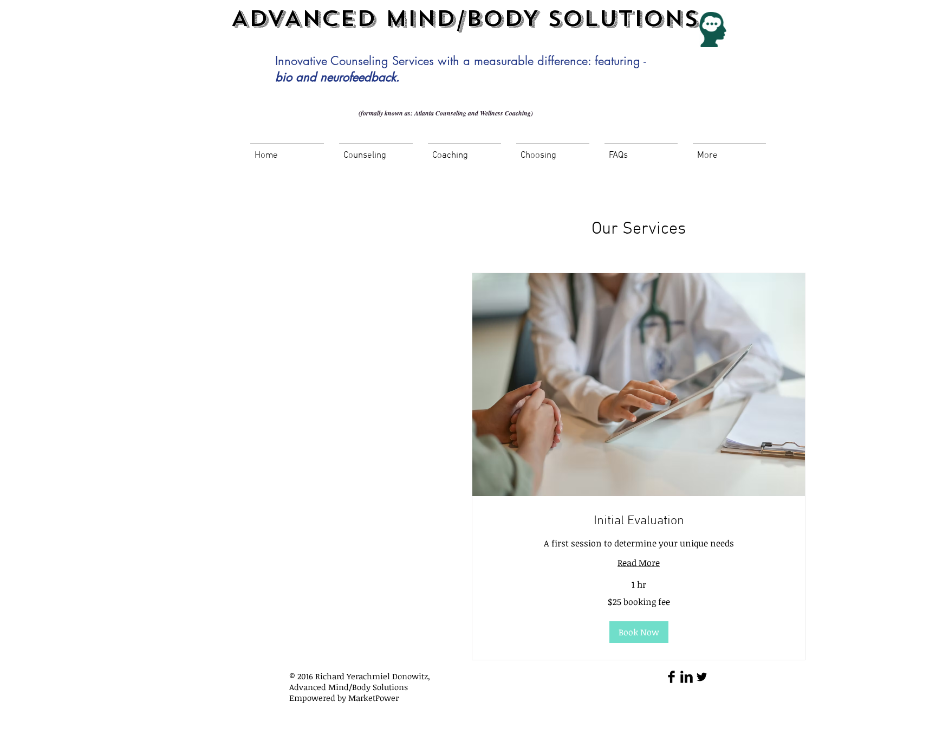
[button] (638, 632)
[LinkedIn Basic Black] (686, 677)
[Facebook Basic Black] (671, 677)
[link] (638, 521)
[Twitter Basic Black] (702, 677)
